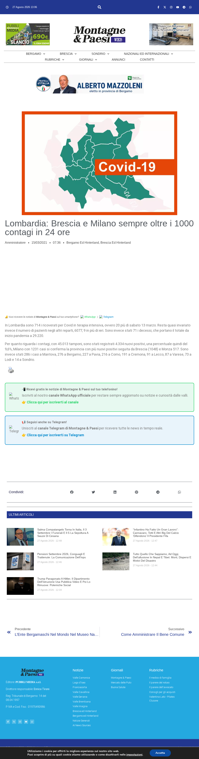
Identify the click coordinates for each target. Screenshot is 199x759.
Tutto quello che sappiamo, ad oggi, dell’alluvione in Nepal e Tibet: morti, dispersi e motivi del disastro (162, 557)
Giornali (86, 59)
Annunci (118, 59)
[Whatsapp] (190, 7)
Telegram (108, 316)
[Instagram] (171, 7)
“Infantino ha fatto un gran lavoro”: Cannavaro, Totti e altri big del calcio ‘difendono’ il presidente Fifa (156, 533)
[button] (99, 7)
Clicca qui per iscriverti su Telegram (55, 435)
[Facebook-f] (158, 7)
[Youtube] (177, 7)
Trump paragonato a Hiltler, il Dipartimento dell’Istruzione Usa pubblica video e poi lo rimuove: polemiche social (63, 582)
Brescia (66, 53)
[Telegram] (184, 7)
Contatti (147, 59)
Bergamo (33, 53)
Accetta (160, 753)
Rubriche (52, 59)
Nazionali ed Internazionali (146, 53)
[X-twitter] (165, 7)
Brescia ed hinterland (115, 242)
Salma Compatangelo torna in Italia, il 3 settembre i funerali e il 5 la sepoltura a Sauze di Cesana (62, 533)
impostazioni (134, 754)
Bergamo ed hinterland (82, 242)
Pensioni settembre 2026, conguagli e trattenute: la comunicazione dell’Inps (61, 555)
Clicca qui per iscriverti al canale (53, 402)
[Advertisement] (99, 282)
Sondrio (98, 53)
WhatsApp (90, 316)
